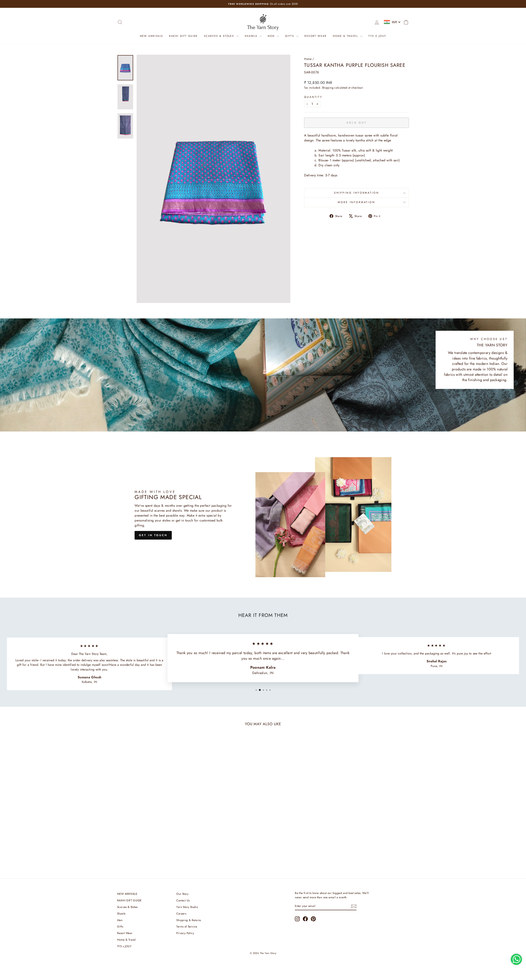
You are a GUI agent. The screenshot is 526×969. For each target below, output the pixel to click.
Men (272, 36)
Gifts (290, 36)
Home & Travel (346, 36)
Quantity (313, 97)
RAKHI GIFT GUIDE (183, 36)
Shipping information (356, 193)
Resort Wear (315, 36)
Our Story (182, 894)
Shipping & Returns (188, 920)
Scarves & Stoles (219, 36)
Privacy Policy (185, 933)
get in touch (153, 535)
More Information (356, 202)
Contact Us (183, 900)
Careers (181, 913)
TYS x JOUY (377, 36)
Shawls (252, 36)
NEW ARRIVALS (151, 36)
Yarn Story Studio (187, 907)
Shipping (327, 88)
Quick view (152, 836)
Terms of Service (186, 926)
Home (308, 59)
